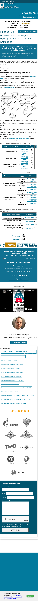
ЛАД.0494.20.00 (29, 221)
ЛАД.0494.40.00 (29, 228)
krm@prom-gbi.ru (9, 87)
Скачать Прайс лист (19, 276)
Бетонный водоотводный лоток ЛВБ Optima (13, 403)
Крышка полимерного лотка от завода (12, 380)
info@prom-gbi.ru (30, 17)
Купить (19, 279)
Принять (30, 596)
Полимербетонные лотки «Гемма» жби (12, 364)
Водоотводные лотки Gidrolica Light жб (12, 372)
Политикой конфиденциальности (13, 597)
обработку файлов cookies (12, 596)
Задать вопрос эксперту (19, 342)
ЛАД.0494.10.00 (29, 217)
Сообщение (6, 500)
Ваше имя (5, 487)
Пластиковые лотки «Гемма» (9, 360)
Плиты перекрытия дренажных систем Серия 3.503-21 (16, 388)
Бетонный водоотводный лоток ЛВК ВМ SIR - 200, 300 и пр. (18, 395)
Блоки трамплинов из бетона (9, 391)
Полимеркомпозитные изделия (10, 384)
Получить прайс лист (28, 32)
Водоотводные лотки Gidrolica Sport (11, 376)
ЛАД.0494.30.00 (29, 224)
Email (4, 493)
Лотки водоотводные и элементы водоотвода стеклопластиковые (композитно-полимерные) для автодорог (18, 352)
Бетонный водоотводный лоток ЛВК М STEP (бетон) (16, 399)
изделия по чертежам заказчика (19, 138)
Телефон (4, 497)
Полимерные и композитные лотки (11, 368)
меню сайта (8, 1)
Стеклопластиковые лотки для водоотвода (13, 357)
